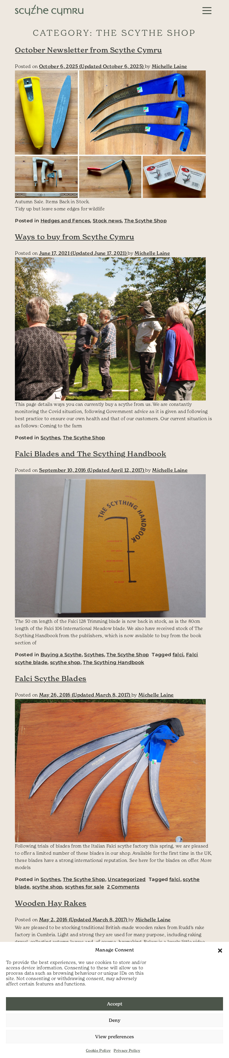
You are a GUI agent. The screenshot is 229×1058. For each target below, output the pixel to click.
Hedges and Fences (65, 221)
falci (178, 654)
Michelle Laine (169, 66)
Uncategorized (127, 879)
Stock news (107, 221)
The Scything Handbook (113, 662)
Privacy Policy (127, 1050)
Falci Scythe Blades (50, 678)
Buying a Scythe (61, 654)
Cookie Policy (98, 1050)
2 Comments (123, 887)
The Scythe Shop (145, 221)
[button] (220, 950)
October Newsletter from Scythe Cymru (88, 50)
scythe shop (65, 662)
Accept (114, 1004)
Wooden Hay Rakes (50, 903)
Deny (114, 1020)
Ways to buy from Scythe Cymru (74, 236)
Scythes (50, 438)
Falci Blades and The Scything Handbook (90, 453)
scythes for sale (84, 887)
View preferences (114, 1036)
